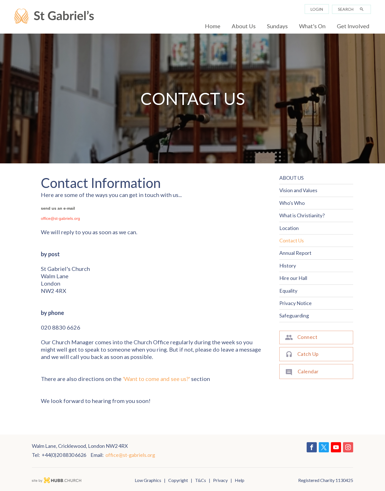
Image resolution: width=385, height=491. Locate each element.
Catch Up (308, 354)
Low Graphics (148, 480)
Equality (288, 291)
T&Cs (200, 480)
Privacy (220, 480)
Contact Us (291, 240)
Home (212, 26)
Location (289, 228)
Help (239, 480)
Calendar (308, 371)
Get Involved (353, 26)
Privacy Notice (295, 303)
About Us (244, 26)
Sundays (277, 26)
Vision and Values (298, 190)
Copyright (178, 480)
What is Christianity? (302, 215)
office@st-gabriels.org (60, 218)
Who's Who (292, 203)
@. (130, 455)
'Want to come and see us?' (156, 378)
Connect (307, 337)
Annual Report (295, 253)
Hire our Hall (293, 278)
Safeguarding (294, 315)
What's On (312, 26)
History (287, 265)
